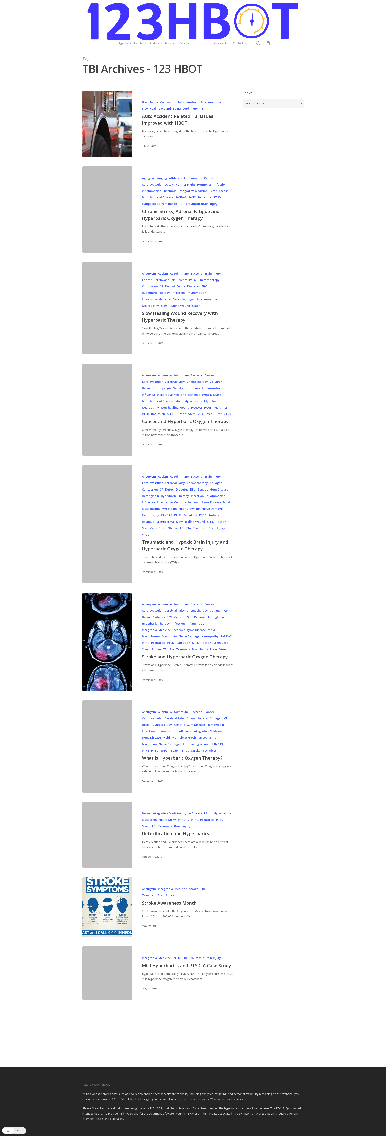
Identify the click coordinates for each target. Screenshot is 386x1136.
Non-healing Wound (175, 407)
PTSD (217, 197)
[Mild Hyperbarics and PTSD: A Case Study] (107, 973)
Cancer (209, 178)
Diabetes (193, 286)
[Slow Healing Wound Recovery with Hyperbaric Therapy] (107, 308)
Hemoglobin (150, 496)
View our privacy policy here (232, 1099)
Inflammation (188, 102)
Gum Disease (219, 489)
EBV (204, 286)
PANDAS (180, 197)
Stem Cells (195, 414)
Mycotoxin (211, 401)
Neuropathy (150, 306)
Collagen (216, 382)
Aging (146, 178)
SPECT (171, 414)
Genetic (178, 388)
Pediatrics (204, 197)
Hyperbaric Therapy (156, 293)
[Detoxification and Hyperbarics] (107, 835)
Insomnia (170, 191)
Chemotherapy (209, 280)
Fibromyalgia (161, 388)
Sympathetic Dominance (159, 204)
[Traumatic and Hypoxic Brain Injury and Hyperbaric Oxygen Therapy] (107, 524)
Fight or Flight (185, 184)
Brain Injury (150, 102)
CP (161, 286)
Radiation (158, 414)
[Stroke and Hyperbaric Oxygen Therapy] (107, 642)
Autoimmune (193, 178)
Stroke (173, 528)
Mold (178, 401)
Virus (227, 414)
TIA (188, 528)
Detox (169, 184)
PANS (192, 197)
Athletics (175, 178)
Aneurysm (149, 273)
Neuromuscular (210, 102)
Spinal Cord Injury (185, 109)
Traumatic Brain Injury (201, 204)
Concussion (168, 102)
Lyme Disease (218, 191)
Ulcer (218, 414)
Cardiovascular (152, 184)
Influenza (148, 395)
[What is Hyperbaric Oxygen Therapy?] (107, 746)
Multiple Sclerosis (184, 737)
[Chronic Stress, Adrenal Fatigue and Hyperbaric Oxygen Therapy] (107, 209)
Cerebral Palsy (186, 280)
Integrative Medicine (193, 191)
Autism (163, 273)
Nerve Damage (183, 299)
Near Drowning (189, 509)
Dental (170, 286)
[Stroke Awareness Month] (107, 907)
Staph (196, 306)
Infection (220, 184)
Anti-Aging (159, 178)
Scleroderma (165, 522)
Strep (209, 414)
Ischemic (194, 395)
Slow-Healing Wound (156, 109)
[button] (14, 1130)
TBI (202, 109)
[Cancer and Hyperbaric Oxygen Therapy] (107, 410)
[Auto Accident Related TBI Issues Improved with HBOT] (107, 124)
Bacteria (196, 273)
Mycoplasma (193, 401)
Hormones (204, 184)
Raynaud (148, 522)
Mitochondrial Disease (157, 197)
